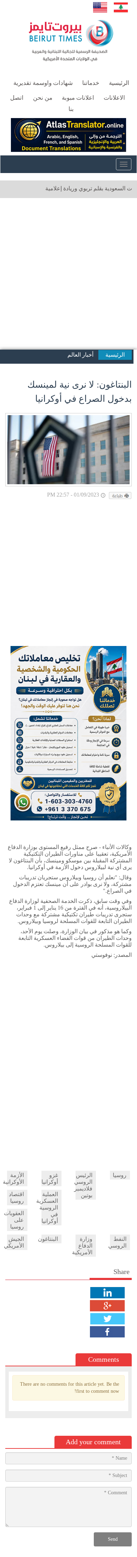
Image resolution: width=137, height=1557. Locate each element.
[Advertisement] (68, 274)
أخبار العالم (80, 355)
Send (113, 1539)
